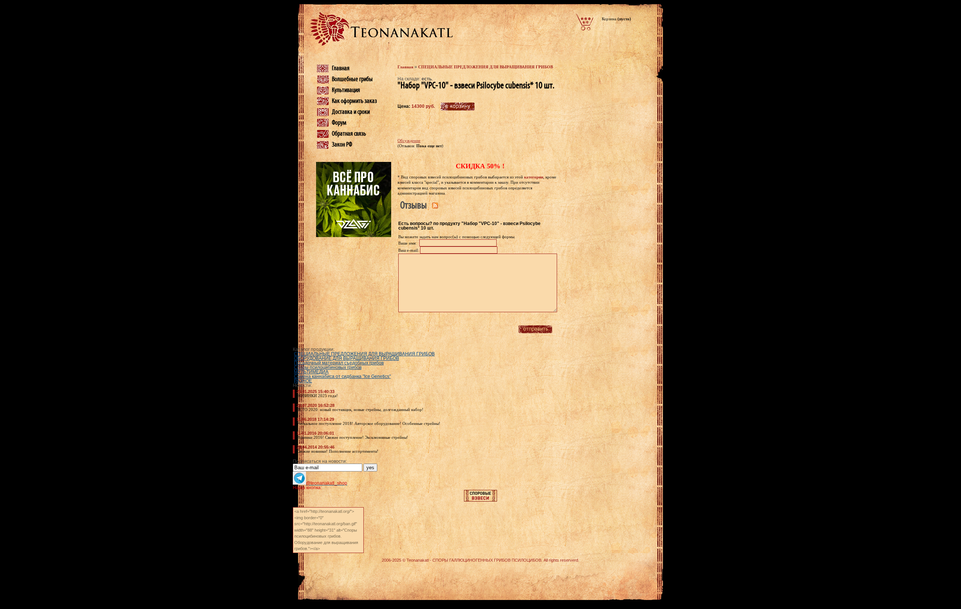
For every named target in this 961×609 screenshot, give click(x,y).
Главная (340, 68)
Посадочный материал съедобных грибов (339, 363)
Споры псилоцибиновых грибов (328, 367)
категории (533, 177)
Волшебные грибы (352, 79)
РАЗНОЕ (303, 381)
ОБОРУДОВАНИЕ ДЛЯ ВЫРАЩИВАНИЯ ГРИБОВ (346, 358)
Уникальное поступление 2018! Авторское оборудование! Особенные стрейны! (368, 423)
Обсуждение (409, 140)
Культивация (346, 90)
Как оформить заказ (354, 101)
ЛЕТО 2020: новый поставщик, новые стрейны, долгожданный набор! (360, 409)
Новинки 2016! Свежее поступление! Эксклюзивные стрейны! (352, 437)
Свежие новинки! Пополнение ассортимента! (337, 451)
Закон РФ (342, 144)
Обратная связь (349, 134)
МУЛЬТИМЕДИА (311, 372)
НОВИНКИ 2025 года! (317, 395)
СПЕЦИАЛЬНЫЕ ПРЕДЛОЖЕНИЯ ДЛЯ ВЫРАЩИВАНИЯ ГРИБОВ (485, 67)
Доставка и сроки (351, 112)
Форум (339, 123)
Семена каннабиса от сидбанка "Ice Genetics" (342, 376)
